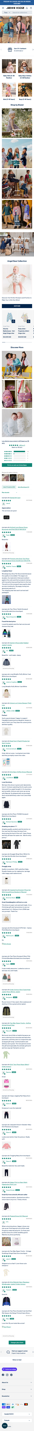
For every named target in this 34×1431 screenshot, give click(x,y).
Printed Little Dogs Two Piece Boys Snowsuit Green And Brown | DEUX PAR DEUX (16, 561)
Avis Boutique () (23, 487)
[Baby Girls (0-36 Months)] (9, 66)
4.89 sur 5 (22, 445)
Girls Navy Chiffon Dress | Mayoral (21, 772)
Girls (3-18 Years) (9, 99)
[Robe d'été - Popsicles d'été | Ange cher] (24, 317)
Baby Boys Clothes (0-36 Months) (25, 77)
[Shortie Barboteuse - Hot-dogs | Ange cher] (9, 317)
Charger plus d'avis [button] (17, 1342)
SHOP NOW (17, 30)
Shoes (17, 375)
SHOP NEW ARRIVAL (17, 244)
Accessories (17, 404)
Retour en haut (17, 1360)
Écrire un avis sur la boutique (17, 465)
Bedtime (17, 433)
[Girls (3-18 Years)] (9, 90)
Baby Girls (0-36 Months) (9, 77)
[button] (31, 8)
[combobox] (17, 12)
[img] (17, 445)
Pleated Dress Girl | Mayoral (19, 1216)
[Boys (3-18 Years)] (25, 90)
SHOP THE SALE (17, 250)
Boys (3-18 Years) (25, 99)
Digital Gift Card (15, 497)
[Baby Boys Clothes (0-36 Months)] (25, 66)
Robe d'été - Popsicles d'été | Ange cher (23, 331)
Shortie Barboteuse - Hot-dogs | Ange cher (9, 331)
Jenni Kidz (8, 1426)
